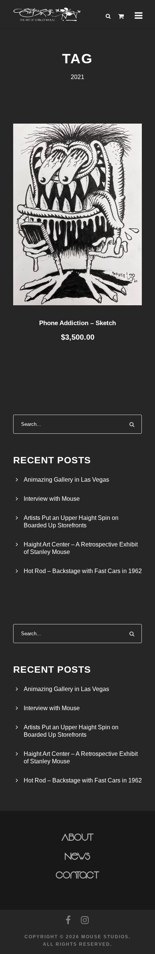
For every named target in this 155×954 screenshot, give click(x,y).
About (78, 837)
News (77, 856)
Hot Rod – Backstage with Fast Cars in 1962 (83, 571)
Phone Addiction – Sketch (77, 323)
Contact (77, 875)
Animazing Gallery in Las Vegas (66, 479)
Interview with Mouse (52, 499)
